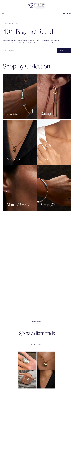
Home (5, 23)
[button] (64, 14)
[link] (27, 361)
